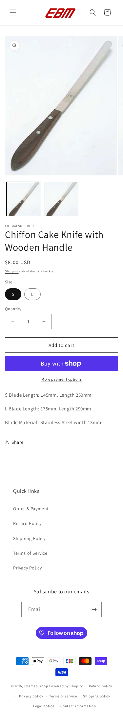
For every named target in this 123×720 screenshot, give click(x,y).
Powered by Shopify (66, 686)
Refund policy (100, 686)
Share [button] (17, 442)
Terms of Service (30, 553)
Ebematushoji (36, 686)
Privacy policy (31, 696)
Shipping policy (96, 696)
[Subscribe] (94, 609)
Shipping (12, 271)
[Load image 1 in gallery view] (24, 199)
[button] (13, 12)
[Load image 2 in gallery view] (61, 199)
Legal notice (43, 706)
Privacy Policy (27, 568)
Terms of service (63, 696)
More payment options (61, 379)
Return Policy (27, 523)
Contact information (78, 706)
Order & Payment (31, 509)
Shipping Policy (29, 538)
